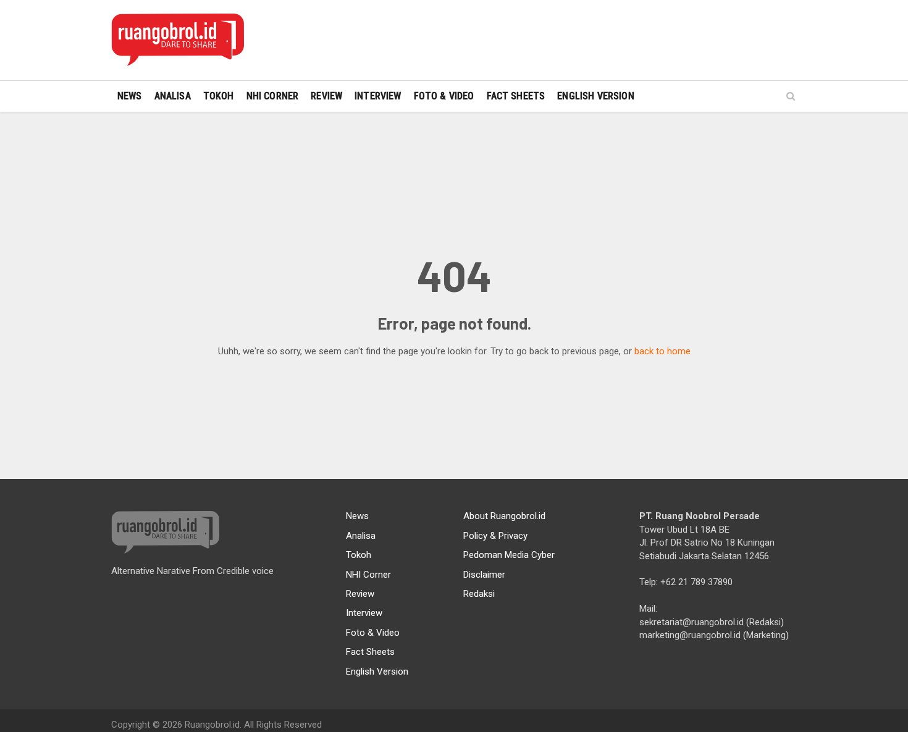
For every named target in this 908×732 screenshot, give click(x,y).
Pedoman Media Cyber (509, 554)
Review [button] (326, 96)
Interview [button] (378, 96)
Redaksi (479, 593)
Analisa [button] (172, 96)
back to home (662, 351)
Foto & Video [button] (444, 96)
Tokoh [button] (218, 96)
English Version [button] (595, 96)
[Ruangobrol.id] (177, 40)
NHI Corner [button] (272, 96)
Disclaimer (484, 574)
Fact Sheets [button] (516, 96)
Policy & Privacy (495, 535)
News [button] (129, 96)
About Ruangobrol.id (504, 516)
